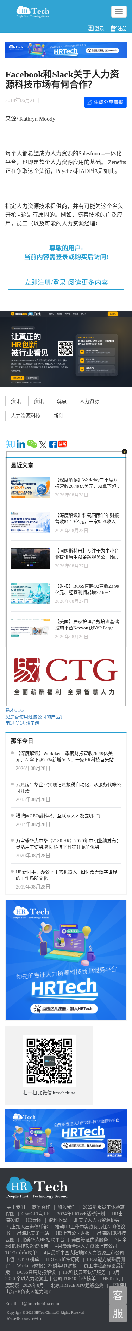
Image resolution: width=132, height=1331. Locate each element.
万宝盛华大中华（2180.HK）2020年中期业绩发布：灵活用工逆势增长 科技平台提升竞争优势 (68, 844)
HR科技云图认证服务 (84, 1272)
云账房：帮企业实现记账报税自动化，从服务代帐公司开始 (68, 788)
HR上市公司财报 (73, 1233)
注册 (122, 28)
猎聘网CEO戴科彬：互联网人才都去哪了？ (59, 815)
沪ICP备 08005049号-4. (24, 1319)
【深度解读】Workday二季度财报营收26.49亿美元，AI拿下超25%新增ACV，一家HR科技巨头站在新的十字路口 (67, 757)
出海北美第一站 (33, 1233)
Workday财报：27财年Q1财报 (47, 1265)
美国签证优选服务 (89, 1239)
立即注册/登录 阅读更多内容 (66, 282)
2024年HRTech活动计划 (81, 1213)
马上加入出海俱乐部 (27, 1226)
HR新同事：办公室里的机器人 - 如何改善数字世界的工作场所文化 (66, 875)
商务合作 (41, 1207)
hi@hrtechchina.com (39, 1303)
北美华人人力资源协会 (97, 1220)
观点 (62, 401)
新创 (58, 416)
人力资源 (89, 401)
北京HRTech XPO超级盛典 (77, 1285)
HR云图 (34, 1220)
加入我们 (66, 1207)
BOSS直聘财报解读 (36, 1272)
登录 (99, 28)
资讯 (16, 401)
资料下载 (58, 1220)
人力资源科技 (25, 416)
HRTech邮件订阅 (63, 1259)
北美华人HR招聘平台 (42, 1239)
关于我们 (16, 1207)
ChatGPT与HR (35, 1213)
